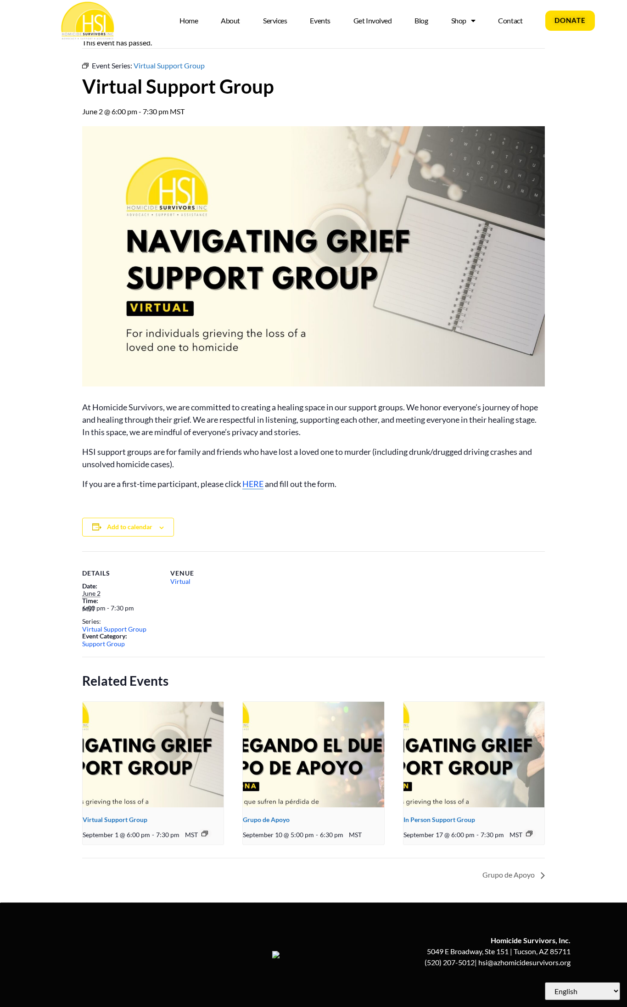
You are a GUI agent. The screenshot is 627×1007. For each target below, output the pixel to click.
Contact (510, 20)
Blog (421, 20)
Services (275, 20)
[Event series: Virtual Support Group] (205, 833)
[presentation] (153, 754)
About (230, 20)
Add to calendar (129, 527)
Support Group (103, 644)
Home (188, 20)
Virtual (180, 581)
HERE (252, 484)
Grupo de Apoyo (266, 819)
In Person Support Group (439, 819)
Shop (458, 20)
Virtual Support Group (114, 629)
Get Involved (372, 20)
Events (320, 20)
